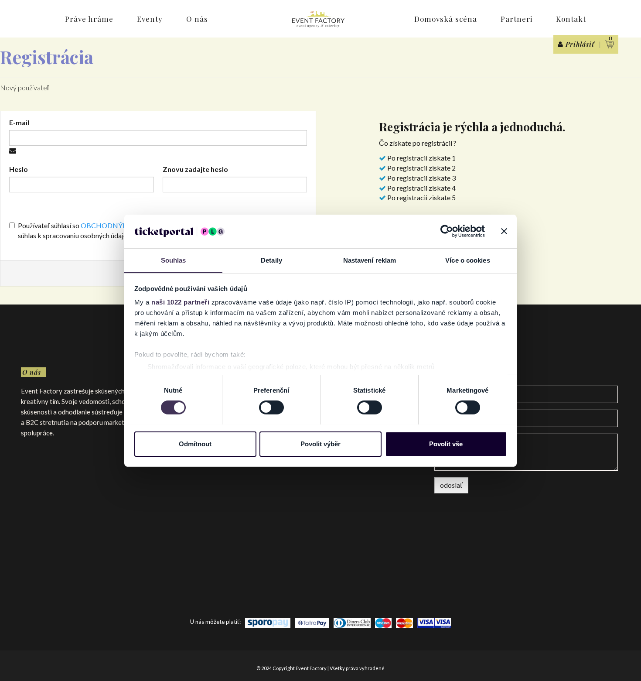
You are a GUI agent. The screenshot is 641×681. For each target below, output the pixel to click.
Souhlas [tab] (173, 260)
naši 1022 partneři (180, 302)
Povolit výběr (320, 443)
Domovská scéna (445, 19)
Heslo (18, 169)
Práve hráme (89, 19)
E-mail (19, 122)
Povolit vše (446, 443)
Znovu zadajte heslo (195, 169)
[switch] (271, 407)
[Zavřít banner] (504, 231)
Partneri (516, 19)
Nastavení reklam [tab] (369, 260)
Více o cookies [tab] (467, 260)
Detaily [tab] (271, 260)
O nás (197, 19)
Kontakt (571, 19)
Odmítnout (195, 443)
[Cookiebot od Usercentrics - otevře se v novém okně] (447, 231)
